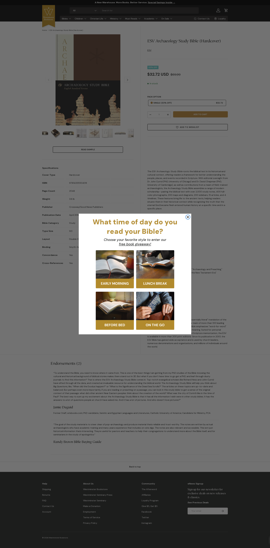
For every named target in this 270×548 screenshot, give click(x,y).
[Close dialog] (188, 217)
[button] (114, 269)
